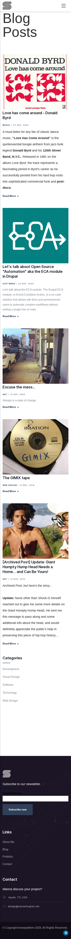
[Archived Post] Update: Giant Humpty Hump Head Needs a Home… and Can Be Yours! (29, 567)
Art (5, 394)
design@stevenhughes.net (23, 906)
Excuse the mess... (19, 387)
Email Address (12, 793)
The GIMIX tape (16, 478)
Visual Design (11, 676)
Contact (7, 864)
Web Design (10, 485)
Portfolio (8, 856)
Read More (9, 195)
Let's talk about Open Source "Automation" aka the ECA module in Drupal (33, 271)
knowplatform (26, 927)
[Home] (7, 5)
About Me (8, 841)
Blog (5, 849)
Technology (10, 692)
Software (9, 283)
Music (6, 125)
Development (11, 669)
